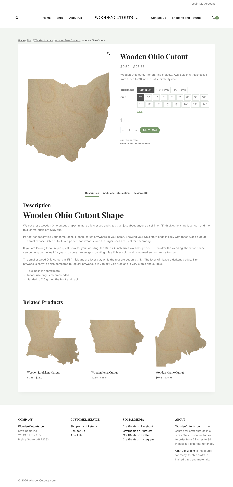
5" (164, 97)
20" (186, 104)
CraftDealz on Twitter (136, 435)
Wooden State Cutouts (140, 143)
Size (123, 97)
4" (156, 97)
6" (172, 97)
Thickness (127, 89)
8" (187, 97)
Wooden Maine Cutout (170, 372)
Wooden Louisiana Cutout (43, 372)
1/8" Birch (145, 90)
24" (204, 104)
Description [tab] (92, 193)
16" (167, 104)
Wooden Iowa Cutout (104, 372)
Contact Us (158, 17)
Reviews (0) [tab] (141, 193)
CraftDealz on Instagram (138, 439)
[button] (108, 53)
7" (179, 97)
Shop (60, 17)
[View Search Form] (17, 18)
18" (177, 104)
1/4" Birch (162, 90)
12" (150, 104)
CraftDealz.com (185, 450)
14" (158, 104)
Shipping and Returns (186, 17)
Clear (139, 111)
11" (141, 104)
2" (140, 97)
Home (47, 17)
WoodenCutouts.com (32, 426)
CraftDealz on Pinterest (137, 430)
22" (195, 104)
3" (148, 97)
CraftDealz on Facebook (138, 426)
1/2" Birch (180, 90)
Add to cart (149, 130)
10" (204, 97)
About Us (75, 17)
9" (195, 97)
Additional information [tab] (116, 193)
